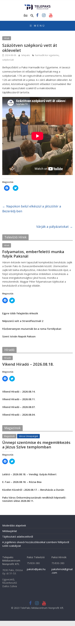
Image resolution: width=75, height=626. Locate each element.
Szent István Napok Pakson (19, 336)
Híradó (7, 357)
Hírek (6, 38)
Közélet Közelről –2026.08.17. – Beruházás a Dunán (33, 489)
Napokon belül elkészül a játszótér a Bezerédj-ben (31, 208)
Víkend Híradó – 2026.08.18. (28, 364)
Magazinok (9, 436)
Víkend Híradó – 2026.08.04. (18, 414)
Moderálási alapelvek (14, 525)
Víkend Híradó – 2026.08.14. (18, 391)
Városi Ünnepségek (28, 436)
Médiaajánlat (9, 531)
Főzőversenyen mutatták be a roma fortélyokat (31, 328)
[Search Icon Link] (32, 16)
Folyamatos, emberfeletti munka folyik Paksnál (33, 254)
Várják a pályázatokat (54, 226)
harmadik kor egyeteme (47, 55)
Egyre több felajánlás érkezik (20, 313)
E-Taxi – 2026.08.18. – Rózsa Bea (22, 482)
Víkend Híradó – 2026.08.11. (18, 399)
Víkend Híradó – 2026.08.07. (18, 407)
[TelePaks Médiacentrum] (37, 5)
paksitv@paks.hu (36, 569)
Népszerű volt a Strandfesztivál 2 (22, 321)
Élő (26, 16)
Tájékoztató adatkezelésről (17, 536)
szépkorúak (8, 59)
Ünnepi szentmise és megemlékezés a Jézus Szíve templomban (36, 444)
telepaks (25, 55)
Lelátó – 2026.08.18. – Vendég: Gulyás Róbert (29, 474)
